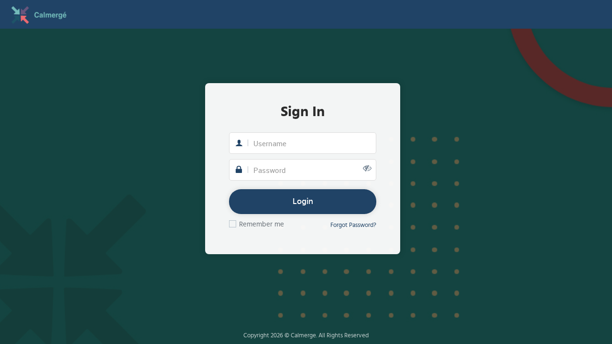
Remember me (261, 224)
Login (303, 201)
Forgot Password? (353, 225)
